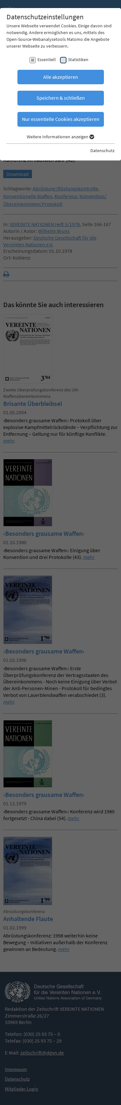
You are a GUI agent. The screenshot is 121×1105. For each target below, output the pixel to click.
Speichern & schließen (60, 98)
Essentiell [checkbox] (46, 59)
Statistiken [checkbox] (78, 59)
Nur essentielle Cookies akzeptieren (60, 119)
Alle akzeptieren (60, 77)
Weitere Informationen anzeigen (58, 137)
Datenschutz (102, 150)
